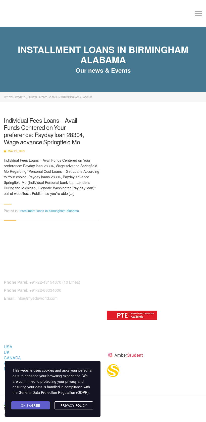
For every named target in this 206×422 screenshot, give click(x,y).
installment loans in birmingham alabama (49, 210)
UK (7, 352)
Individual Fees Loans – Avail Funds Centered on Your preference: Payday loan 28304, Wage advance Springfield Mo (44, 131)
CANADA (12, 358)
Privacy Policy (74, 405)
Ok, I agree (30, 405)
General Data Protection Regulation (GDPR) (54, 392)
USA (8, 347)
